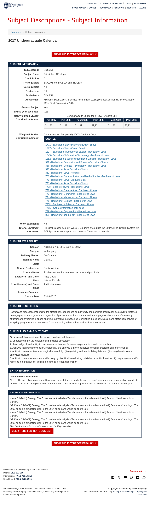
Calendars (16, 32)
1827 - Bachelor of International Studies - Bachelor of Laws (75, 152)
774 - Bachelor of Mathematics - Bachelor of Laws (71, 197)
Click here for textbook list (32, 431)
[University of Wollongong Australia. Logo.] (13, 5)
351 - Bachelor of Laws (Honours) (62, 173)
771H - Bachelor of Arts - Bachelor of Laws (67, 187)
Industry (131, 8)
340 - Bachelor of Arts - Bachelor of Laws (66, 169)
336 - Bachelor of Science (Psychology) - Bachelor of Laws (75, 166)
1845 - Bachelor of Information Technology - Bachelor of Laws (77, 155)
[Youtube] (125, 477)
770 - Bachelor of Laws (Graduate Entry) (66, 180)
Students (110, 4)
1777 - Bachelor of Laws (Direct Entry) (65, 148)
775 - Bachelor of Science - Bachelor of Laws (68, 201)
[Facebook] (113, 477)
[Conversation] (144, 477)
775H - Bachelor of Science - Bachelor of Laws (69, 204)
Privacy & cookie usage (123, 491)
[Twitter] (119, 477)
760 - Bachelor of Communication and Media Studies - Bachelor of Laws (82, 176)
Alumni (142, 8)
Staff (128, 3)
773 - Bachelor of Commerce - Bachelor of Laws (70, 194)
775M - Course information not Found (64, 208)
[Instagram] (131, 477)
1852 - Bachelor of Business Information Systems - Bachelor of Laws (80, 159)
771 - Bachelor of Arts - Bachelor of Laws (66, 183)
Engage (92, 8)
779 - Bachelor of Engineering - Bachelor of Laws (70, 211)
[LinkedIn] (137, 477)
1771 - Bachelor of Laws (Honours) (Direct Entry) (70, 144)
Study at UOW (79, 8)
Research (119, 8)
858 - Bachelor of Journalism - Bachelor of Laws (70, 215)
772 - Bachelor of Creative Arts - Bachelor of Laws (71, 190)
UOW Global (140, 4)
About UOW (105, 8)
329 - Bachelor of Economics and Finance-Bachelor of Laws (76, 162)
